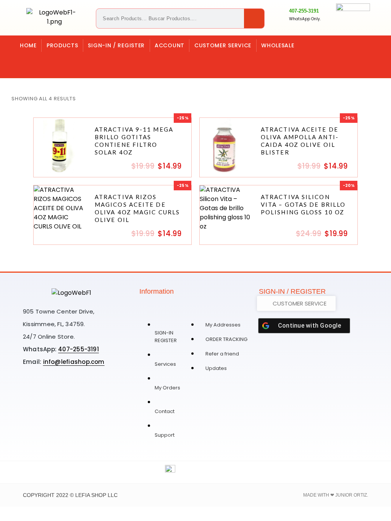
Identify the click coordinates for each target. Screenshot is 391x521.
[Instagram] (48, 61)
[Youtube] (95, 388)
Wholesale (277, 45)
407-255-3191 (304, 11)
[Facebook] (70, 61)
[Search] (254, 18)
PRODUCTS (62, 45)
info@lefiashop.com (74, 362)
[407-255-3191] (280, 14)
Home (28, 45)
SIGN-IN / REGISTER (116, 45)
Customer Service (222, 45)
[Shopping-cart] (27, 61)
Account (169, 45)
